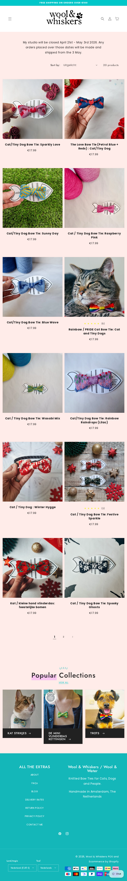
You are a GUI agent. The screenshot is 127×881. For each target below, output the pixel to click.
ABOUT (35, 774)
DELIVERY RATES (34, 799)
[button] (102, 18)
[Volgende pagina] (72, 636)
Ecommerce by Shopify (104, 861)
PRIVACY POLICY (34, 816)
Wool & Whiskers (96, 856)
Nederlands (46, 868)
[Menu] (10, 18)
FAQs (35, 783)
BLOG (34, 791)
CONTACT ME (34, 824)
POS (110, 856)
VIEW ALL (63, 682)
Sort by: (55, 65)
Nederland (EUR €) (20, 868)
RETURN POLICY (34, 808)
